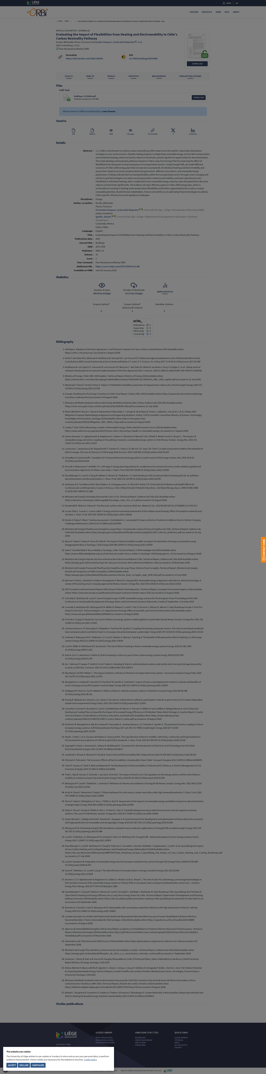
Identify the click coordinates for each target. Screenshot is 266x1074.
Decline (24, 1065)
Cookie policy (90, 1059)
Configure (38, 1065)
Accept (12, 1065)
